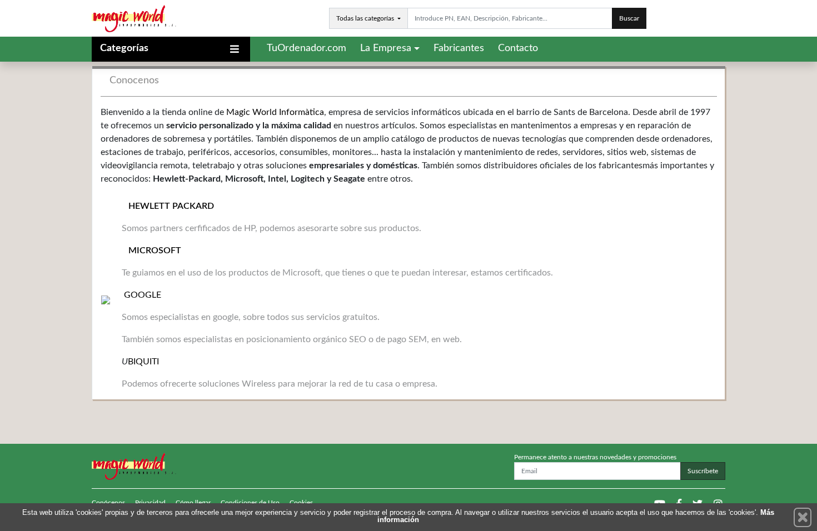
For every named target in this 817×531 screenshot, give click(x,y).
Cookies (301, 502)
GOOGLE (141, 294)
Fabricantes (459, 48)
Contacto (518, 48)
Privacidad (150, 502)
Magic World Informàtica (275, 112)
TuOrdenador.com (306, 48)
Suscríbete (703, 471)
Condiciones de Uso (250, 502)
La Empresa (385, 48)
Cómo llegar (193, 502)
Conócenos (108, 502)
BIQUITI (143, 361)
